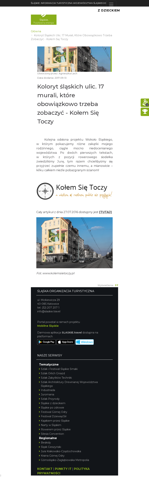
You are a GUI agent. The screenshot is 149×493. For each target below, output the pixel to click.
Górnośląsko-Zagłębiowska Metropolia (65, 460)
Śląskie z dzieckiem (53, 403)
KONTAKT (45, 469)
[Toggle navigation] (111, 4)
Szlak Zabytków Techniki (56, 377)
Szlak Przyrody (50, 398)
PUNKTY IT (63, 469)
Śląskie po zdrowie (52, 407)
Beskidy (46, 442)
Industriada (48, 390)
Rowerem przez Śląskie (56, 429)
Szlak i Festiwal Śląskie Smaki (59, 369)
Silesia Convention (52, 433)
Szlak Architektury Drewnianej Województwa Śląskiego (69, 384)
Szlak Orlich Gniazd (53, 373)
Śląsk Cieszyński (51, 447)
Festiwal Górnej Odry (54, 412)
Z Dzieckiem (109, 10)
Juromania (47, 394)
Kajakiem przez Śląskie (55, 420)
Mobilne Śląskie (48, 325)
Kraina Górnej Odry (53, 455)
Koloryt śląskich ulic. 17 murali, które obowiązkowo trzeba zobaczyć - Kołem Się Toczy (70, 104)
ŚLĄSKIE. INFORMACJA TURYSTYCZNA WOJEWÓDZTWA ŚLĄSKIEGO (68, 3)
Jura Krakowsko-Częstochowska (61, 451)
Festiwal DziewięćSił (53, 416)
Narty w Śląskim (51, 425)
